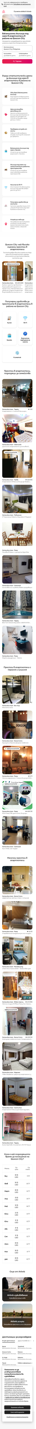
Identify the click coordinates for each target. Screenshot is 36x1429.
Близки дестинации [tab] (8, 1341)
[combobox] (17, 49)
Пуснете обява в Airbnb (22, 11)
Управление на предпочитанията (17, 1417)
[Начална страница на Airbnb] (3, 11)
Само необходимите (17, 1412)
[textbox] (10, 56)
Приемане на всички (17, 1407)
